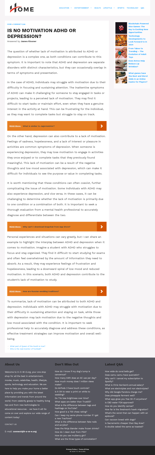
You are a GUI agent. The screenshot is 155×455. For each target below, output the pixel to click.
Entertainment (81, 8)
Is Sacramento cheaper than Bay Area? (124, 423)
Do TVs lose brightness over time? (72, 398)
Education (64, 8)
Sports (120, 8)
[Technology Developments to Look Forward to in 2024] (121, 41)
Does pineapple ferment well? (120, 395)
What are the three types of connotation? (76, 439)
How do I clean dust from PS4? (70, 432)
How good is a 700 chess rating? (71, 412)
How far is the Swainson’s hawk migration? (126, 409)
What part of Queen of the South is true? (27, 346)
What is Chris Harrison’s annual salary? (124, 385)
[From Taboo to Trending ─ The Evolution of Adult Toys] (121, 53)
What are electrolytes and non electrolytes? (127, 388)
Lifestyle (107, 8)
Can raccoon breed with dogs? (120, 419)
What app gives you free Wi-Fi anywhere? (126, 399)
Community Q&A (19, 24)
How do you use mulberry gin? (70, 435)
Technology (132, 8)
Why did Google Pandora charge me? (123, 392)
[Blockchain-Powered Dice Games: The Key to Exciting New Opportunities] (121, 28)
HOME (9, 24)
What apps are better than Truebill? (73, 401)
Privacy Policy (71, 449)
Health (97, 8)
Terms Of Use (84, 449)
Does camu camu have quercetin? (122, 375)
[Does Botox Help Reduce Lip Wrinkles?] (121, 65)
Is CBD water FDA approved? (119, 402)
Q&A (142, 8)
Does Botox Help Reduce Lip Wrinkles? (137, 64)
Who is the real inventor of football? (25, 349)
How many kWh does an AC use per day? (75, 378)
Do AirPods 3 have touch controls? (72, 388)
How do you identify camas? (119, 406)
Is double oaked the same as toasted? (124, 426)
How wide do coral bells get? (119, 371)
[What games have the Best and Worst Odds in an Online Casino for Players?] (121, 78)
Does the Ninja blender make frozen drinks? (77, 428)
